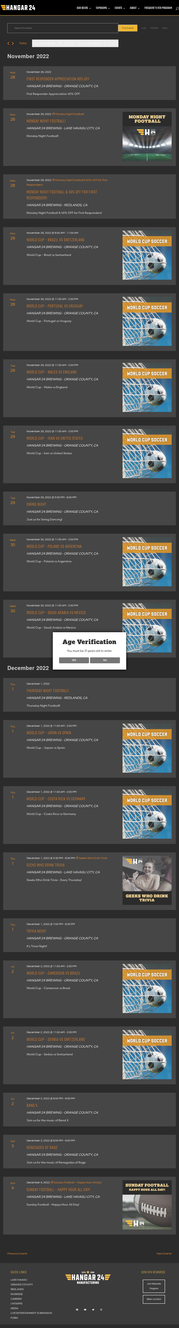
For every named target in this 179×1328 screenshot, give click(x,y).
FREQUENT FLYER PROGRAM (158, 9)
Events (118, 9)
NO (105, 660)
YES (74, 660)
